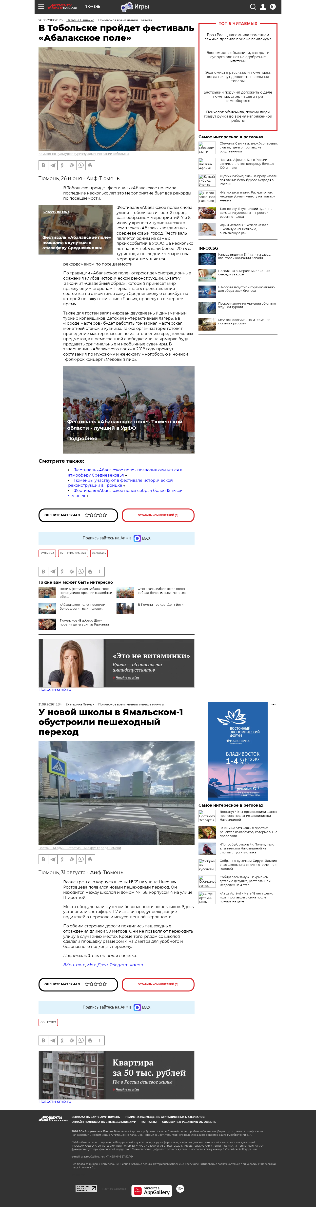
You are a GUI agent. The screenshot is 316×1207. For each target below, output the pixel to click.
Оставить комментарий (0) (158, 515)
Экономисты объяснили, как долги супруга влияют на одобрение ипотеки (238, 57)
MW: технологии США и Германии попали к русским (244, 321)
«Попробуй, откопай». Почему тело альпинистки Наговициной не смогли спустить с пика (247, 848)
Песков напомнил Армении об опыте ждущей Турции (247, 305)
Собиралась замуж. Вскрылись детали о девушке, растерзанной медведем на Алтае (245, 881)
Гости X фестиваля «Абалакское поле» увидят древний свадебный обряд (86, 593)
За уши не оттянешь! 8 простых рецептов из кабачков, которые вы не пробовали (248, 832)
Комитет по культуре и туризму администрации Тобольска (84, 154)
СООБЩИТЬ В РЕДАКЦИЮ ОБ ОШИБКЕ (189, 1122)
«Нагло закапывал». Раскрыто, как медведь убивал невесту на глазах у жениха (247, 196)
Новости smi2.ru (55, 689)
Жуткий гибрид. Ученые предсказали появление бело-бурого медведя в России (248, 180)
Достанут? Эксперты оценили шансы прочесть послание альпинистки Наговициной (248, 815)
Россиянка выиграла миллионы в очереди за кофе (244, 272)
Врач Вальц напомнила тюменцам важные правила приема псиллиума (238, 37)
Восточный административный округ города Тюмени (80, 848)
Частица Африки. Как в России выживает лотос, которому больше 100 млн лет (247, 163)
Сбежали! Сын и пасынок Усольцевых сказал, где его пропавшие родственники (248, 147)
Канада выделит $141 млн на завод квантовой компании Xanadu (244, 256)
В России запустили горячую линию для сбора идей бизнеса (246, 289)
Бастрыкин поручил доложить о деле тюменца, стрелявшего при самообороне (238, 96)
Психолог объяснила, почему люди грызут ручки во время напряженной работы (238, 116)
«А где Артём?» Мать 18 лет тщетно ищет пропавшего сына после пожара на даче (246, 897)
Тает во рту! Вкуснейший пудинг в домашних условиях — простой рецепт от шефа (246, 212)
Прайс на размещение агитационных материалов (165, 1117)
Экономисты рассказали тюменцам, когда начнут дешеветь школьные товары (238, 77)
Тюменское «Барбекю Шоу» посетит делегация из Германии (84, 622)
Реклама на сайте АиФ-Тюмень (96, 1117)
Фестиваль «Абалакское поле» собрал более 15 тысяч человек (162, 591)
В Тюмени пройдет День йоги (160, 604)
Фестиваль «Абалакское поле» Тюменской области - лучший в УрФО (124, 425)
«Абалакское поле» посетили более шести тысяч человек (82, 606)
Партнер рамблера (114, 1188)
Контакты (149, 1122)
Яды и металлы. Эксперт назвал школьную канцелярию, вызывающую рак (244, 229)
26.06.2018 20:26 (50, 20)
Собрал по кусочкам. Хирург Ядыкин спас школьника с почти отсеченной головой (248, 864)
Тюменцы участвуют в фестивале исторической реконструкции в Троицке (120, 483)
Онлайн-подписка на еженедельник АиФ (104, 1122)
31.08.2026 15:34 (50, 704)
